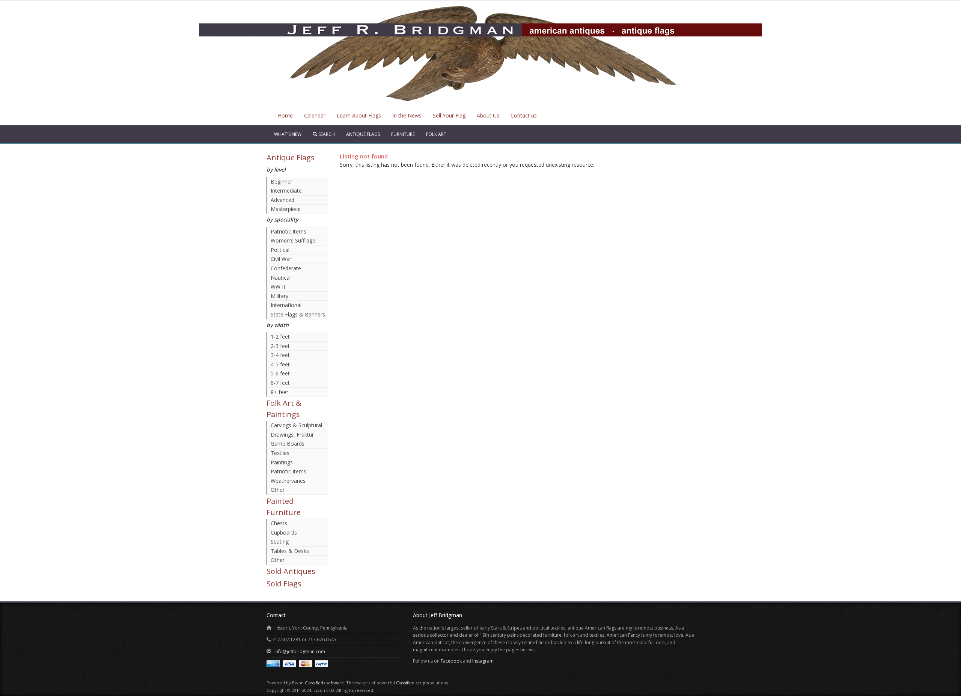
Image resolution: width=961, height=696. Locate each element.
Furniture (403, 134)
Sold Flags (284, 583)
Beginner (281, 181)
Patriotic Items (288, 231)
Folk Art (436, 134)
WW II (278, 286)
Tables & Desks (290, 550)
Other (278, 489)
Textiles (280, 452)
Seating (280, 541)
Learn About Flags (359, 115)
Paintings (282, 462)
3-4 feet (280, 355)
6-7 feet (280, 382)
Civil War (281, 258)
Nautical (281, 277)
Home (285, 115)
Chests (279, 523)
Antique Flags (363, 134)
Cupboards (284, 532)
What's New (287, 134)
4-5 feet (280, 364)
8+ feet (279, 392)
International (286, 305)
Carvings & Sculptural (296, 425)
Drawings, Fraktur (292, 434)
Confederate (286, 268)
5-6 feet (280, 373)
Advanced (282, 199)
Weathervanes (288, 480)
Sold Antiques (291, 571)
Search (326, 134)
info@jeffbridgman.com (299, 651)
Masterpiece (286, 208)
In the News (407, 115)
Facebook (451, 661)
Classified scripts (412, 682)
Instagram (483, 661)
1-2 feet (280, 336)
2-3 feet (280, 346)
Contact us (524, 115)
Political (280, 249)
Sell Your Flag (449, 115)
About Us (488, 115)
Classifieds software (324, 682)
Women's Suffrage (293, 240)
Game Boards (287, 443)
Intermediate (286, 190)
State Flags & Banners (298, 314)
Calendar (314, 115)
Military (279, 296)
